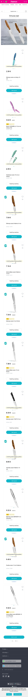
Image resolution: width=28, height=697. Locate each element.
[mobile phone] (3, 1)
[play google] (18, 684)
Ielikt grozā (14, 90)
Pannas (12, 4)
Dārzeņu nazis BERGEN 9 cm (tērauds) (13, 517)
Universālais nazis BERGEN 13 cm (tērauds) (14, 615)
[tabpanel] (14, 59)
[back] (2, 11)
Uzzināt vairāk (18, 694)
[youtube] (8, 676)
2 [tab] (14, 166)
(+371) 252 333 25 (9, 669)
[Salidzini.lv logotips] (14, 687)
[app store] (10, 684)
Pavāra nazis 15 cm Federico (13, 565)
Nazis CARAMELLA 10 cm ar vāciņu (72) (13, 127)
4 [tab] (14, 117)
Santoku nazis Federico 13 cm (13, 468)
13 (15, 641)
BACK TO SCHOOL (5, 4)
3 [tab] (13, 117)
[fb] (6, 676)
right (26, 4)
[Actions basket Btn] (26, 1)
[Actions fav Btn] (24, 1)
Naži (20, 4)
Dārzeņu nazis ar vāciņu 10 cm (13, 78)
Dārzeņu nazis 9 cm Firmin (13, 321)
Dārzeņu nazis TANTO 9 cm (13, 419)
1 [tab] (12, 117)
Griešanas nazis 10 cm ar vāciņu (12, 175)
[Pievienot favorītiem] (22, 51)
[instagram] (3, 676)
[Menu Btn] (1, 1)
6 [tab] (15, 117)
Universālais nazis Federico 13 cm (13, 272)
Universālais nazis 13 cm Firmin (12, 370)
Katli (16, 4)
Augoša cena (13, 11)
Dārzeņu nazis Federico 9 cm (13, 223)
